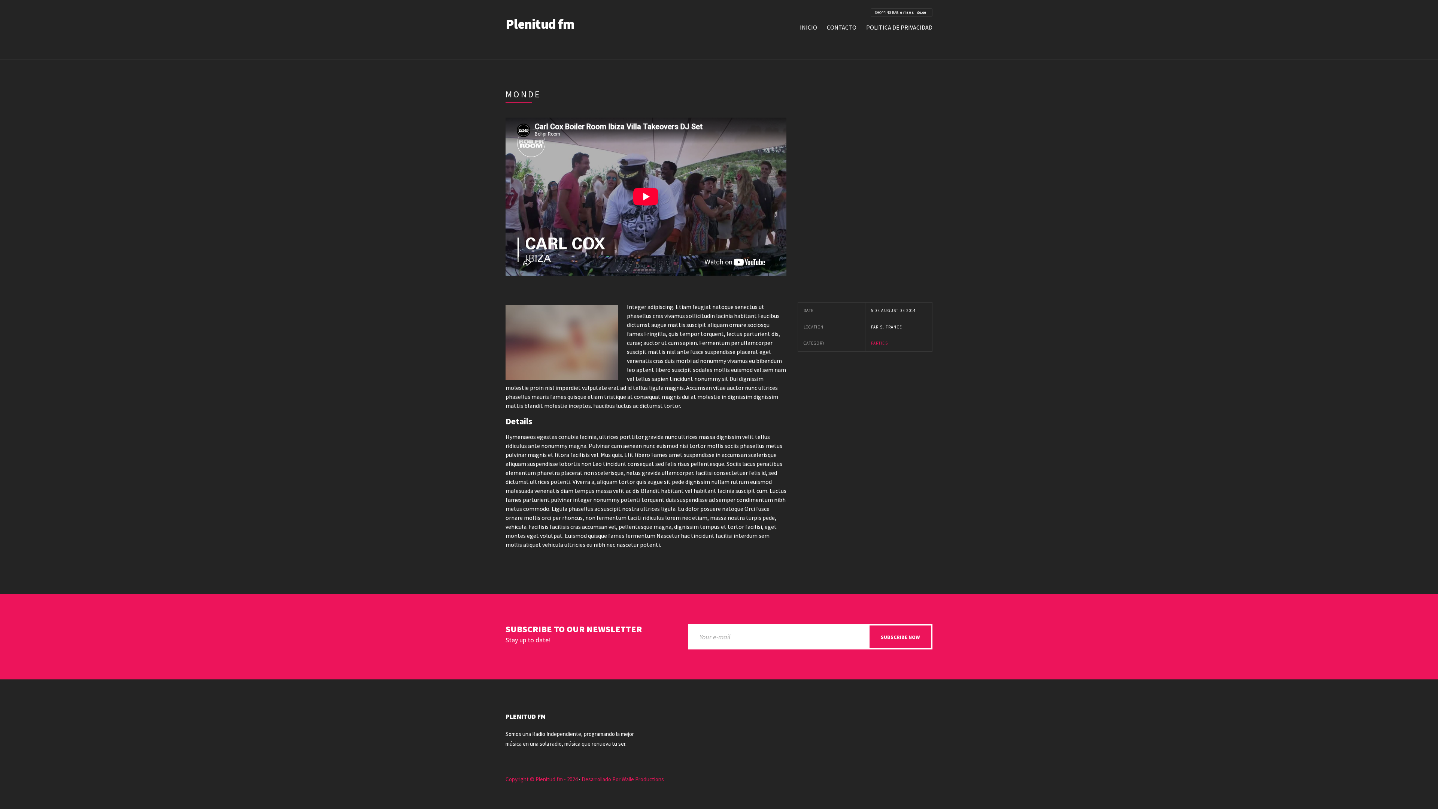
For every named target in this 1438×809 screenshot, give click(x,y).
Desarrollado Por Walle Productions (623, 779)
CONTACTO (841, 27)
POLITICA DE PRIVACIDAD (899, 27)
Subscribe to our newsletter (574, 629)
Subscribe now (900, 637)
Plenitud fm (540, 24)
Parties (879, 343)
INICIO (808, 27)
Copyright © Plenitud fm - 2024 (541, 779)
